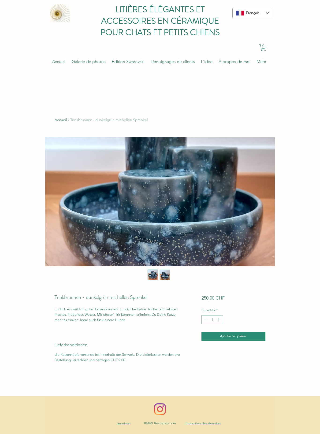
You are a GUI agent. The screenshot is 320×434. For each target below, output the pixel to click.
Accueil (61, 120)
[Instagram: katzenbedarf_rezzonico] (160, 409)
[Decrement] (205, 319)
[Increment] (219, 319)
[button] (263, 47)
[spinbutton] (212, 319)
